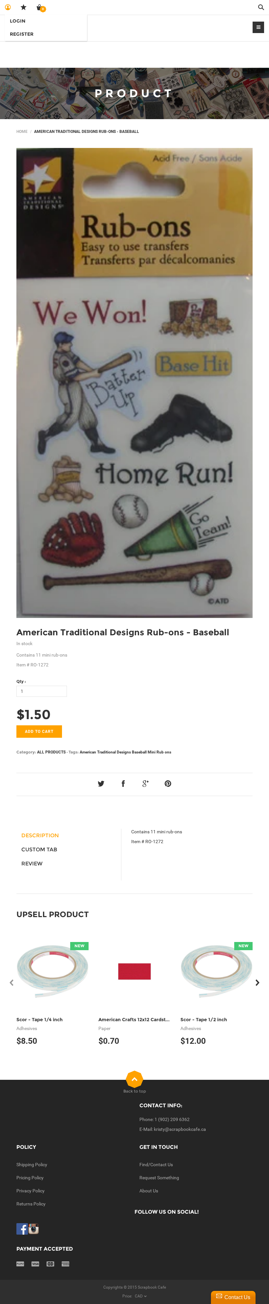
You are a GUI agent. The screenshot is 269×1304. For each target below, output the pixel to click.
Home (22, 131)
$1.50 (33, 714)
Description (40, 835)
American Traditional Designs (105, 752)
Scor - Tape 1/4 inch (39, 1020)
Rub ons (163, 752)
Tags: (74, 752)
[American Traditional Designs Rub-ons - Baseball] (134, 383)
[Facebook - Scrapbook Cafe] (22, 1228)
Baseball (139, 752)
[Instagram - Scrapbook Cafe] (33, 1228)
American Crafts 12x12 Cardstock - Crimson (148, 1020)
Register (21, 34)
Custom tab (39, 849)
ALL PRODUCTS (51, 752)
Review (32, 863)
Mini (151, 752)
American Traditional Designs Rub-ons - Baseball (122, 632)
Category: (26, 752)
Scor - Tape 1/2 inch (203, 1020)
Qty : (21, 681)
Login (17, 21)
